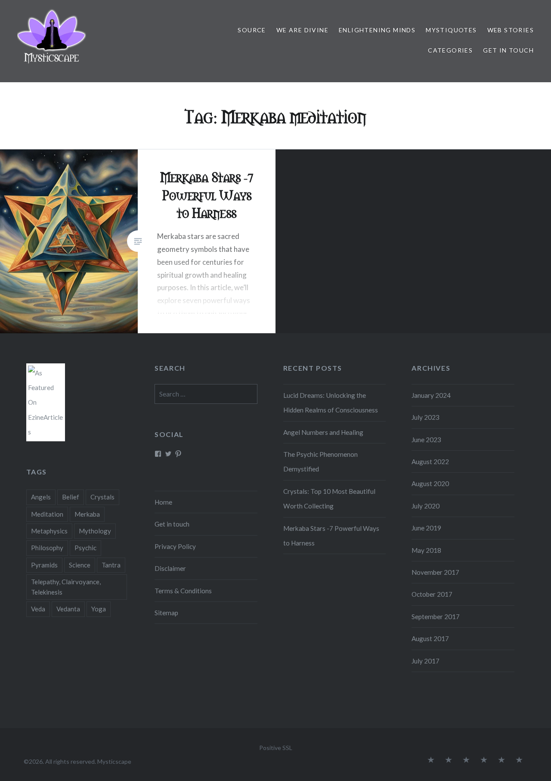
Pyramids (44, 565)
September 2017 (436, 616)
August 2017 (430, 638)
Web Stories (510, 30)
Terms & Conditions (183, 591)
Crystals (102, 497)
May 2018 (426, 550)
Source (252, 30)
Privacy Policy (175, 546)
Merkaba (87, 514)
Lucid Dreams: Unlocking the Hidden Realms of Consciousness (330, 402)
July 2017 (426, 661)
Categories (450, 50)
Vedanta (68, 609)
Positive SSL (275, 747)
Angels (41, 497)
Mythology (95, 531)
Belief (70, 497)
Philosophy (47, 548)
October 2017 (432, 594)
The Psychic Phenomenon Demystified (320, 461)
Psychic (85, 548)
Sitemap (166, 613)
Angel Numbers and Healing (323, 432)
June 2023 (426, 439)
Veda (38, 609)
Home (163, 502)
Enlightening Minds (377, 30)
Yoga (98, 609)
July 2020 (426, 506)
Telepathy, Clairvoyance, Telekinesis (66, 587)
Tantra (111, 565)
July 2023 (426, 417)
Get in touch (508, 50)
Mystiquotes (451, 30)
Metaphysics (49, 531)
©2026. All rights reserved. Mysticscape (77, 761)
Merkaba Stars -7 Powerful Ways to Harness (331, 535)
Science (79, 565)
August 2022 (430, 461)
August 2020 (430, 483)
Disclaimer (170, 568)
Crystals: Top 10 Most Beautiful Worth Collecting (329, 498)
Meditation (47, 514)
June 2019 (426, 528)
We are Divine (302, 30)
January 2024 (431, 395)
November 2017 (435, 572)
